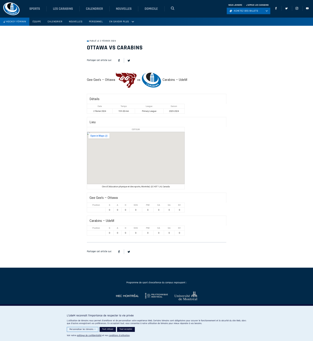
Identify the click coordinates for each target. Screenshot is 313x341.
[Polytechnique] (153, 295)
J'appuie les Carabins (257, 5)
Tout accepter (125, 329)
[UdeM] (182, 295)
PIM (147, 205)
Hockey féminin (16, 21)
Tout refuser (107, 329)
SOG (136, 205)
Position (96, 205)
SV (179, 205)
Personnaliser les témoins (82, 329)
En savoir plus (119, 21)
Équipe (37, 21)
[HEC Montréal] (127, 295)
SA (158, 205)
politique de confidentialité (89, 335)
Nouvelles (75, 21)
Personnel (96, 21)
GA (169, 205)
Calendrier (55, 21)
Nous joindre (235, 5)
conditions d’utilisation (119, 335)
